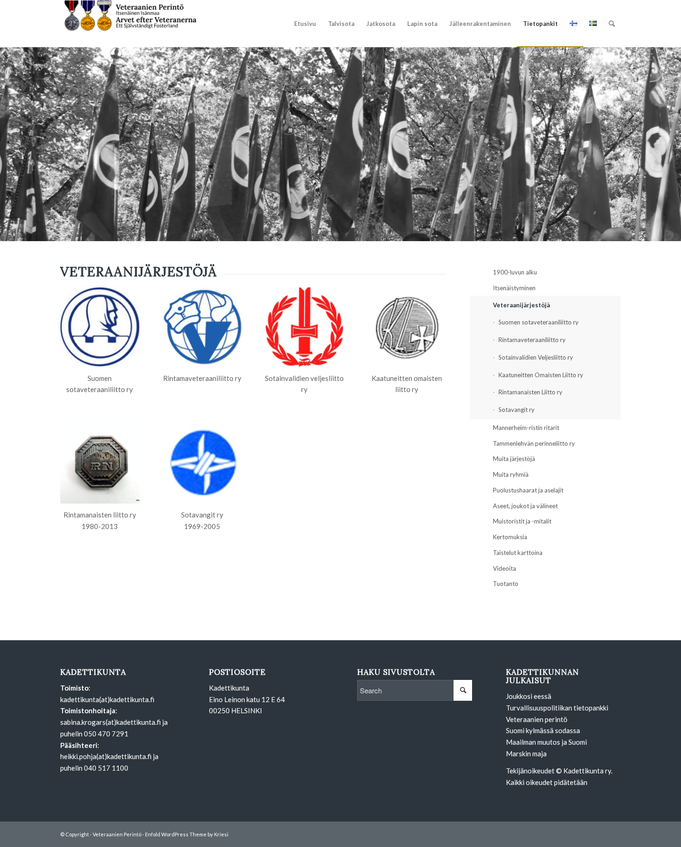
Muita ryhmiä (511, 474)
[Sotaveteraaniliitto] (99, 327)
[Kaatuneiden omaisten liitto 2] (406, 327)
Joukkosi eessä (528, 696)
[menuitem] (305, 23)
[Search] (612, 23)
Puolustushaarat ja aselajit (528, 490)
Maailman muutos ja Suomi (546, 742)
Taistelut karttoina (517, 552)
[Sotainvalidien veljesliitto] (304, 327)
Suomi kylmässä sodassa (543, 730)
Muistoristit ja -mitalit (522, 521)
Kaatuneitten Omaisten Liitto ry (540, 375)
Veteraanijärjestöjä (521, 305)
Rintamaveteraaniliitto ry (532, 339)
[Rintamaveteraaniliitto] (202, 327)
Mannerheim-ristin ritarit (526, 427)
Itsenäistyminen (514, 288)
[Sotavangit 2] (202, 464)
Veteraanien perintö (537, 719)
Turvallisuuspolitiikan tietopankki (557, 708)
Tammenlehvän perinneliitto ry (534, 443)
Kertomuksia (510, 537)
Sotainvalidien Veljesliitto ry (535, 357)
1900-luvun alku (515, 272)
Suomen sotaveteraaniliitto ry (538, 322)
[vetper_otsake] (129, 23)
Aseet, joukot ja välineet (525, 506)
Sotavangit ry (516, 409)
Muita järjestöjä (514, 458)
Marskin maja (526, 753)
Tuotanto (505, 583)
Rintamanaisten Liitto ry (530, 392)
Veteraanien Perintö (117, 834)
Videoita (504, 568)
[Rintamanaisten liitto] (99, 464)
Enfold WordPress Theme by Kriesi (186, 834)
